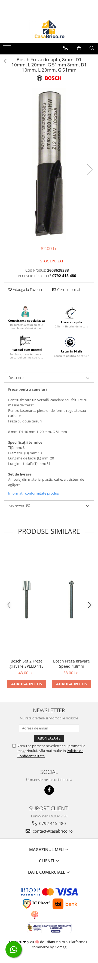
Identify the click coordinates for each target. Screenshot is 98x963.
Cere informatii (69, 289)
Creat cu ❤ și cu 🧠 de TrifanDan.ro (37, 941)
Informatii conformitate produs (33, 493)
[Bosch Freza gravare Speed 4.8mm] (71, 600)
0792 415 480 (52, 823)
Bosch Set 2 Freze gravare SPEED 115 (27, 663)
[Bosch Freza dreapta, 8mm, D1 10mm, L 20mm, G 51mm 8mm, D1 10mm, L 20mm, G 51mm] (49, 164)
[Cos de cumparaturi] (79, 48)
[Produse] (7, 49)
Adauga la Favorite (27, 289)
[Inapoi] (4, 61)
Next (89, 169)
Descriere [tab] (15, 377)
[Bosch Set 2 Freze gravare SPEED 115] (26, 600)
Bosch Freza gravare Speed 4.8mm (71, 663)
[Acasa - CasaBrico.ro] (49, 29)
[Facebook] (49, 790)
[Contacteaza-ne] (65, 48)
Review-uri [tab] (19, 505)
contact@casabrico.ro (52, 831)
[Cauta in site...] (92, 48)
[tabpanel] (49, 164)
